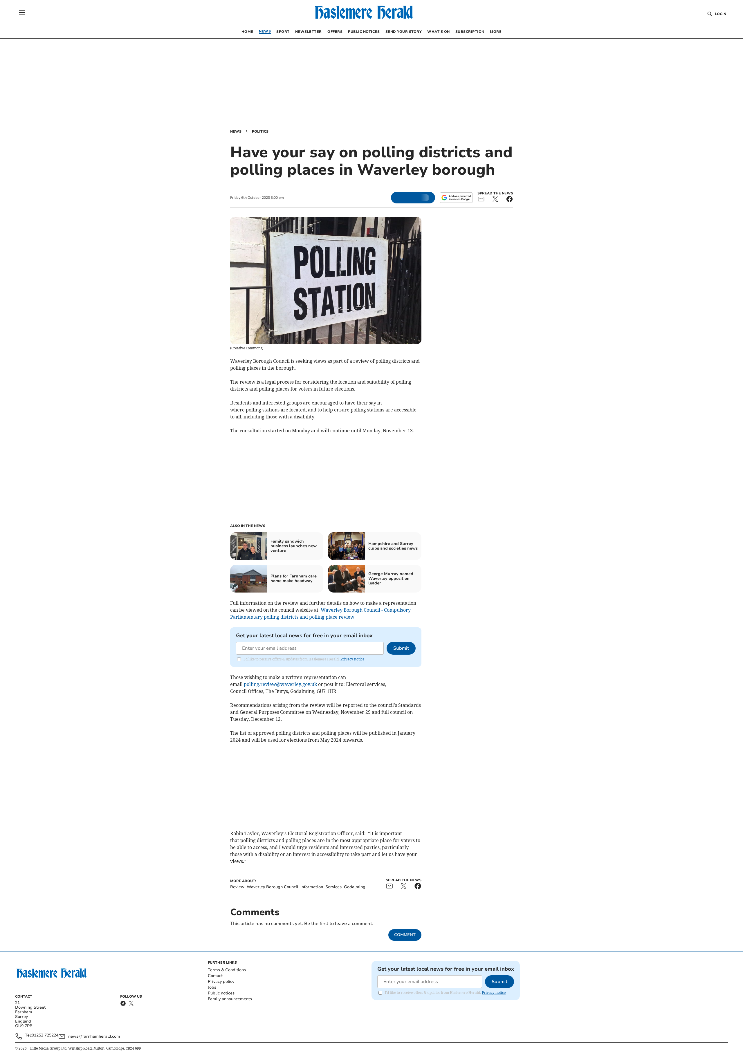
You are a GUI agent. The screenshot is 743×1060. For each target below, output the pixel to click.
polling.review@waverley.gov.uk (280, 684)
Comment (405, 935)
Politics (260, 131)
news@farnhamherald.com (94, 1036)
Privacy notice (352, 659)
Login (720, 14)
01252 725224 (45, 1035)
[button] (22, 12)
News (235, 131)
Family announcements (230, 999)
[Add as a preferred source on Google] (456, 197)
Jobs (212, 987)
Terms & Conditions (227, 970)
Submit (401, 648)
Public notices (221, 993)
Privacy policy (221, 981)
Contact (215, 975)
